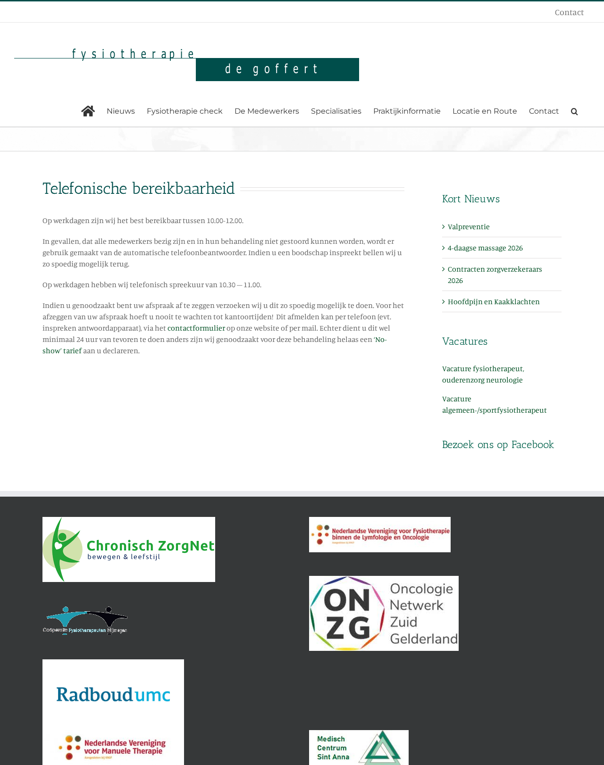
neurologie (504, 379)
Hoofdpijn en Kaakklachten (494, 301)
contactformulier (196, 328)
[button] (574, 111)
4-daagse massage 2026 (485, 247)
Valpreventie (469, 226)
